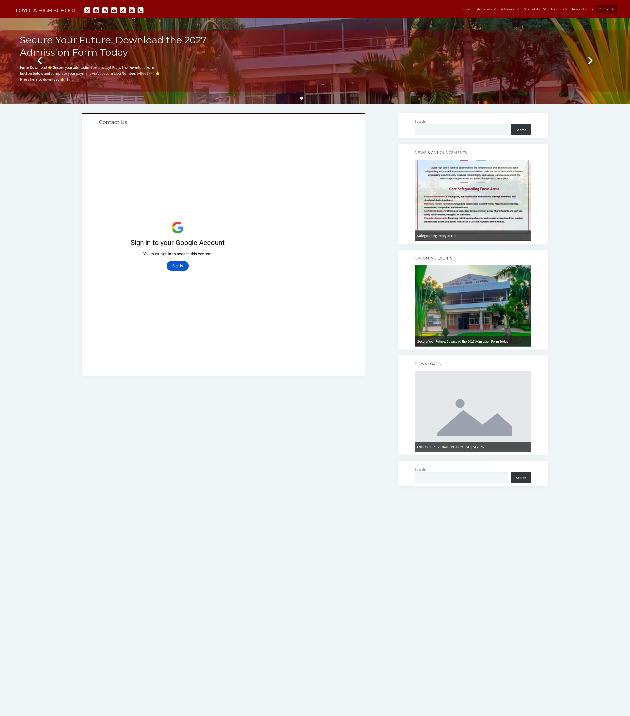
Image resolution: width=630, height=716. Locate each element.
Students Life (533, 9)
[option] (473, 200)
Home (467, 9)
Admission (508, 9)
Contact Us (606, 9)
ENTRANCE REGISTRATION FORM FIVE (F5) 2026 (450, 447)
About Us (557, 9)
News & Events (582, 9)
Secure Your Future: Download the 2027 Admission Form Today (462, 341)
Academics (484, 9)
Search (420, 121)
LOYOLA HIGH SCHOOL (46, 10)
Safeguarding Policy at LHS (437, 235)
